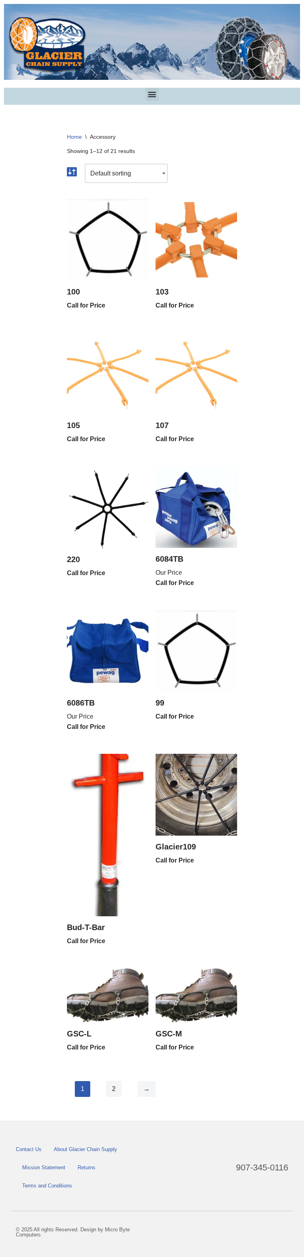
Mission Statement (43, 1167)
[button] (152, 94)
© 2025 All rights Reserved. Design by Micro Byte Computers (73, 1232)
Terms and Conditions (47, 1186)
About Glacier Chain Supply (85, 1149)
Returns (86, 1167)
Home (74, 137)
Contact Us (29, 1149)
